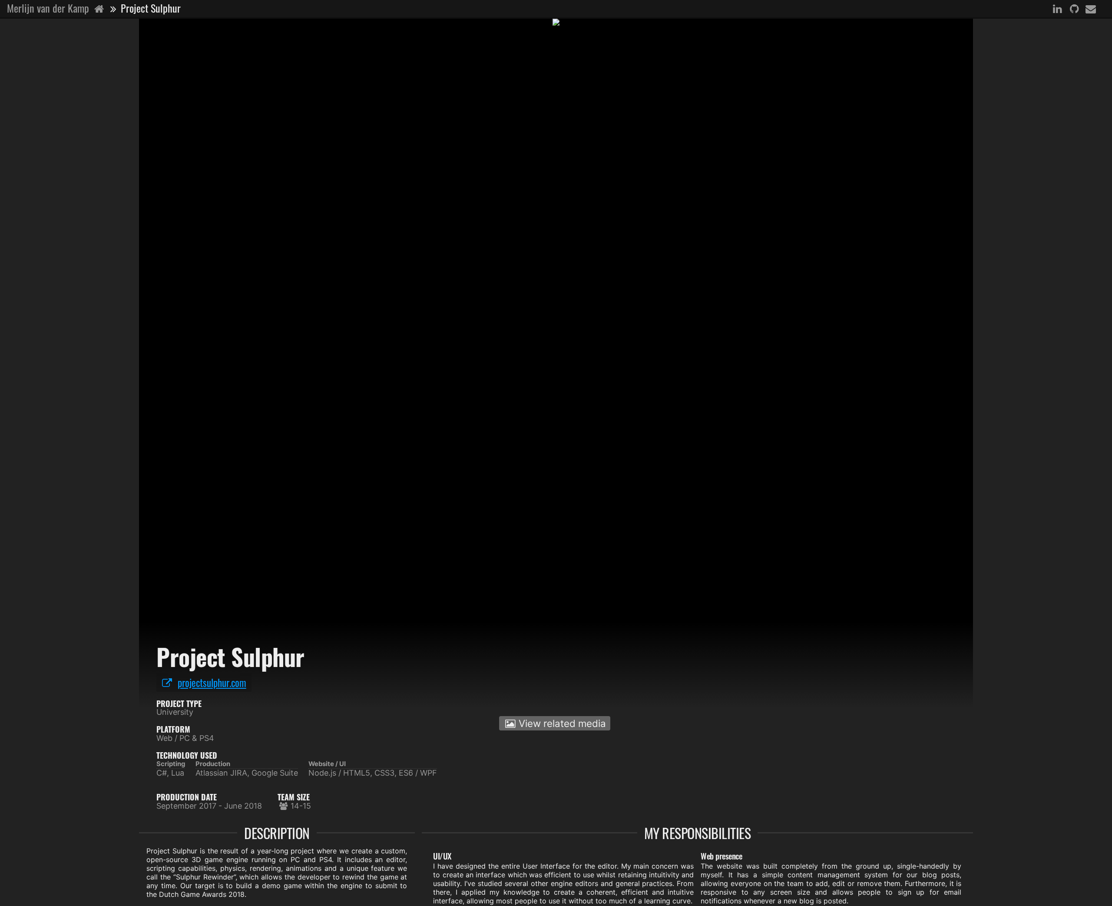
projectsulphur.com (212, 682)
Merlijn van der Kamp (49, 8)
